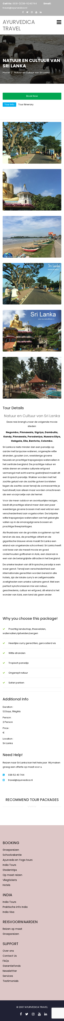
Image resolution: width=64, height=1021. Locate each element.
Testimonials (10, 981)
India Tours (9, 865)
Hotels (6, 885)
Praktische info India (15, 907)
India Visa (8, 912)
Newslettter (10, 971)
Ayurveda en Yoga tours (18, 860)
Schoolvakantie (12, 855)
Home (6, 72)
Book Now (32, 96)
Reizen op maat (12, 929)
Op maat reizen (12, 875)
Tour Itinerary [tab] (25, 104)
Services (8, 976)
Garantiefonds (12, 966)
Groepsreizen (11, 850)
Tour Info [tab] (9, 104)
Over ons (8, 951)
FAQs (6, 961)
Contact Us (10, 956)
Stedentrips (10, 870)
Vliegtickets (10, 880)
